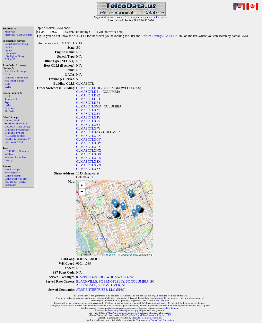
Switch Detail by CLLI (16, 123)
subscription (160, 17)
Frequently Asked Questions (18, 34)
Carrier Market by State (16, 178)
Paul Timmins (162, 300)
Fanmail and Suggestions (162, 320)
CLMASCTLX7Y (88, 128)
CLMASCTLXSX (88, 161)
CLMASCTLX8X (88, 132)
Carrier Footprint (13, 175)
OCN (7, 83)
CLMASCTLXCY (88, 139)
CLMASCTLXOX (88, 154)
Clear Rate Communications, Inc (147, 317)
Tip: (39, 36)
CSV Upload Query (14, 56)
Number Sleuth (12, 120)
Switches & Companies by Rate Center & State (17, 140)
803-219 (81, 277)
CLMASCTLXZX (88, 169)
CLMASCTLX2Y (88, 110)
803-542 (104, 277)
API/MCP (10, 59)
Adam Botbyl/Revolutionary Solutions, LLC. (150, 315)
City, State (10, 108)
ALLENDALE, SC (89, 285)
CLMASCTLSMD (88, 106)
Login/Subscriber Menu (16, 43)
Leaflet (112, 254)
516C (120, 289)
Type (7, 102)
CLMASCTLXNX (88, 150)
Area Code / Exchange (15, 71)
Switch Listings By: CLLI (159, 36)
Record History (12, 172)
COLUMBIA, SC (142, 281)
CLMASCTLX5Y (88, 121)
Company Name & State (16, 77)
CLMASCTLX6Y (88, 124)
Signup (8, 50)
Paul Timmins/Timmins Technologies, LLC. (133, 313)
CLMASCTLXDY (88, 143)
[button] (122, 206)
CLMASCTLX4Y (88, 117)
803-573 (116, 277)
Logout (8, 47)
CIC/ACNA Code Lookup (17, 126)
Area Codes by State (15, 135)
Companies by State (14, 132)
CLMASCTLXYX (88, 165)
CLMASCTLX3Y (88, 113)
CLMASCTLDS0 (88, 88)
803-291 (93, 277)
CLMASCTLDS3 (88, 99)
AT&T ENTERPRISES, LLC (95, 289)
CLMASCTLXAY (88, 135)
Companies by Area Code (17, 129)
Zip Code (9, 111)
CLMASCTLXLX (88, 147)
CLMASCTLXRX (88, 158)
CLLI (7, 74)
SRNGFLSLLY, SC (117, 281)
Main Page (10, 31)
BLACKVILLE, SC (89, 281)
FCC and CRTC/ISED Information (15, 183)
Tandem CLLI (11, 99)
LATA (8, 86)
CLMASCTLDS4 (88, 102)
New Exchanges (12, 169)
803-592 (128, 277)
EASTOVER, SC (114, 285)
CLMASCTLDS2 (88, 95)
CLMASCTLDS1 (88, 91)
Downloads (10, 53)
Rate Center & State (14, 80)
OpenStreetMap (129, 254)
